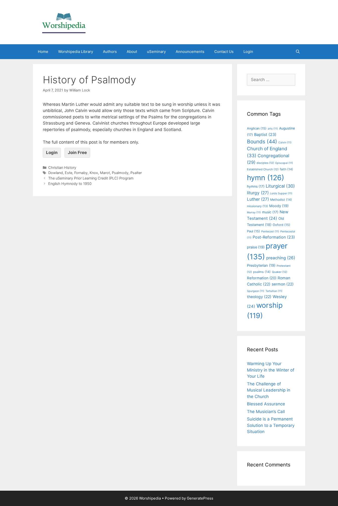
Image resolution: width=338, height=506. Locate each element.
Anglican (256, 128)
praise (256, 247)
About (132, 51)
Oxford (281, 225)
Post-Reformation (274, 237)
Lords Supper (281, 193)
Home (43, 51)
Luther (258, 199)
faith (286, 169)
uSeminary (156, 51)
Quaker (279, 272)
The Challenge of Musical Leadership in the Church (268, 390)
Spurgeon (255, 291)
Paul (253, 231)
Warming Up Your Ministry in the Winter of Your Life (270, 370)
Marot (105, 173)
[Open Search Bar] (297, 51)
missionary (257, 206)
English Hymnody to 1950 (70, 183)
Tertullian (274, 291)
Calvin (284, 142)
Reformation (261, 278)
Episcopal (284, 163)
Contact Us (224, 51)
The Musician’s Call (266, 411)
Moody (279, 206)
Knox (94, 173)
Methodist (281, 199)
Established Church (263, 169)
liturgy (258, 192)
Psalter (136, 173)
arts (273, 128)
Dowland (55, 173)
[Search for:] (271, 79)
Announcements (190, 51)
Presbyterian (261, 265)
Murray (254, 212)
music (270, 212)
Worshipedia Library (75, 51)
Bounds (262, 141)
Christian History (62, 167)
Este (68, 173)
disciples (265, 163)
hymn (265, 177)
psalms (262, 272)
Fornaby (81, 173)
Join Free (77, 152)
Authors (110, 51)
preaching (280, 257)
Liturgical (280, 186)
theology (259, 296)
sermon (283, 284)
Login (248, 51)
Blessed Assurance (266, 403)
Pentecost (270, 231)
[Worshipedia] (64, 21)
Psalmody (120, 173)
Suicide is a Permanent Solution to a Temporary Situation (270, 425)
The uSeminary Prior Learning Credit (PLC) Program (91, 178)
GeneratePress (200, 498)
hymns (256, 186)
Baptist (265, 134)
